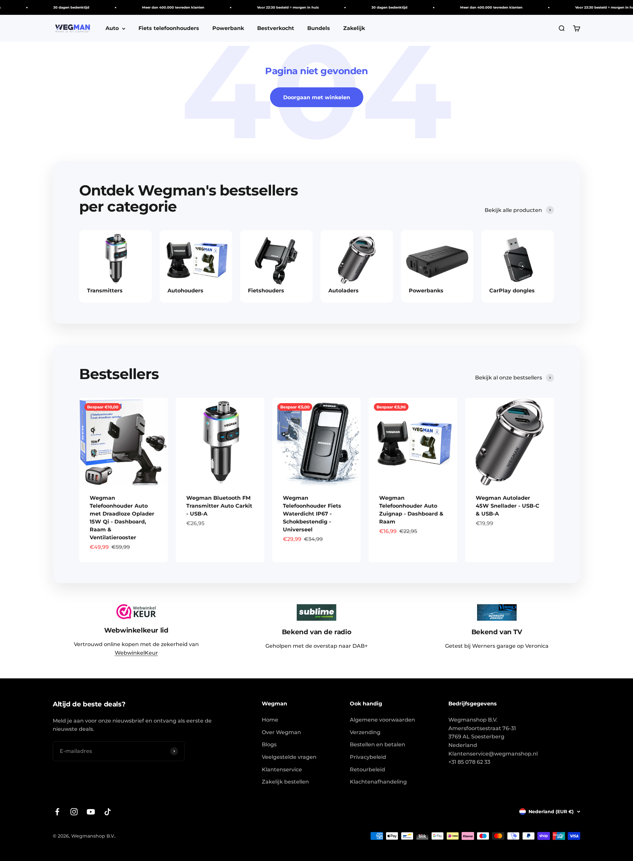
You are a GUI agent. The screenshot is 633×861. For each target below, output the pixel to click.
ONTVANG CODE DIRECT (374, 467)
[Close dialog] (425, 373)
